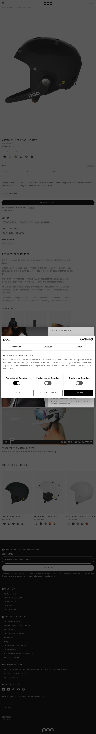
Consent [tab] (16, 347)
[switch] (48, 383)
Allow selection (48, 393)
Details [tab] (48, 347)
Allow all (78, 393)
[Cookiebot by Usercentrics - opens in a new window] (82, 340)
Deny (17, 393)
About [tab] (79, 347)
